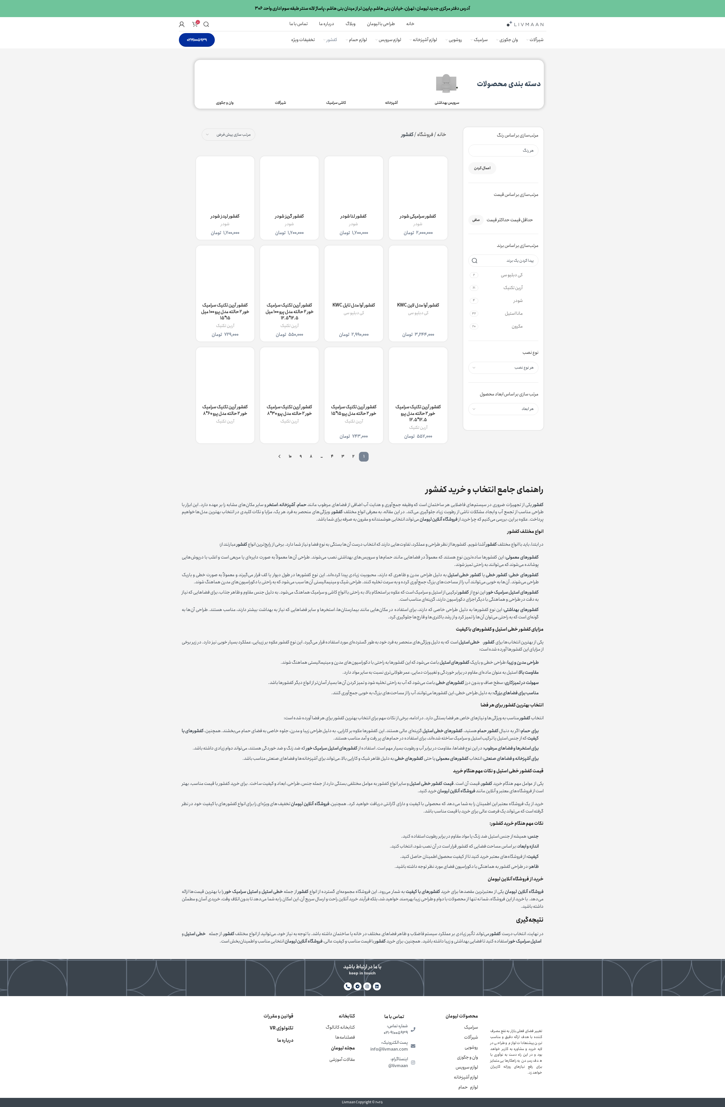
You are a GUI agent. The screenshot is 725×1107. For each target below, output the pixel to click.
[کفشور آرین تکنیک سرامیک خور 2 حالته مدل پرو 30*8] (289, 377)
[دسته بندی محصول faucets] (280, 84)
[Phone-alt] (348, 986)
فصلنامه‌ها (345, 1037)
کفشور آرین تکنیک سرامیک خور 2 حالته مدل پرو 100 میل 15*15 (225, 312)
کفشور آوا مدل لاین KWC (418, 305)
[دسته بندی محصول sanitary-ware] (447, 84)
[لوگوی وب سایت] (525, 23)
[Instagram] (367, 986)
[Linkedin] (377, 986)
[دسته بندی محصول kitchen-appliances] (391, 84)
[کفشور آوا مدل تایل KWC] (354, 275)
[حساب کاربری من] (181, 24)
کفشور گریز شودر (289, 216)
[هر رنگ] (505, 150)
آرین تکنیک (289, 325)
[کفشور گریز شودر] (289, 186)
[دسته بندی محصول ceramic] (336, 84)
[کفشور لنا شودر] (354, 186)
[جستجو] (206, 24)
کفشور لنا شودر (354, 216)
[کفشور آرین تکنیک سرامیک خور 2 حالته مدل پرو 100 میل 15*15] (225, 275)
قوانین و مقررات (278, 1016)
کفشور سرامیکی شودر (418, 216)
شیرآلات (471, 1037)
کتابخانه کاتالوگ (340, 1027)
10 (290, 456)
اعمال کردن (482, 168)
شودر (418, 224)
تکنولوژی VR (281, 1028)
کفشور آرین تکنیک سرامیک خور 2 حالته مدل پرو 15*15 (354, 410)
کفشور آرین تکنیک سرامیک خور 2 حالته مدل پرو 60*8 (225, 410)
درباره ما (285, 1040)
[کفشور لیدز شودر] (225, 186)
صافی (476, 220)
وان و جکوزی (467, 1057)
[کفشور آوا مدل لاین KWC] (418, 275)
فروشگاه (425, 135)
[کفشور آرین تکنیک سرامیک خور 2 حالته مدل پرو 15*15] (354, 377)
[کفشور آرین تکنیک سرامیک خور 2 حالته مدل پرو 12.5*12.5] (418, 377)
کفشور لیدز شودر (225, 216)
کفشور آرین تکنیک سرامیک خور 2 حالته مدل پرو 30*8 (289, 410)
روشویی (471, 1047)
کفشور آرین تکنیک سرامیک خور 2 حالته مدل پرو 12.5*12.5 (418, 413)
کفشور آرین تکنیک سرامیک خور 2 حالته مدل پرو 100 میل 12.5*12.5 (290, 312)
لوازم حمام (468, 1087)
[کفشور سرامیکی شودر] (418, 186)
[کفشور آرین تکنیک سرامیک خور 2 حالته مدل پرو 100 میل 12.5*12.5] (289, 275)
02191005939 (197, 40)
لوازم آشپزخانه (466, 1077)
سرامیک (471, 1027)
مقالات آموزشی (342, 1059)
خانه (441, 135)
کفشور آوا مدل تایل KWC (353, 305)
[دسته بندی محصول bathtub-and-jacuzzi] (225, 84)
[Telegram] (358, 986)
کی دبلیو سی (418, 313)
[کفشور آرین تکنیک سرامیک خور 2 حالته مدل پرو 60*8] (225, 377)
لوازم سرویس (467, 1067)
